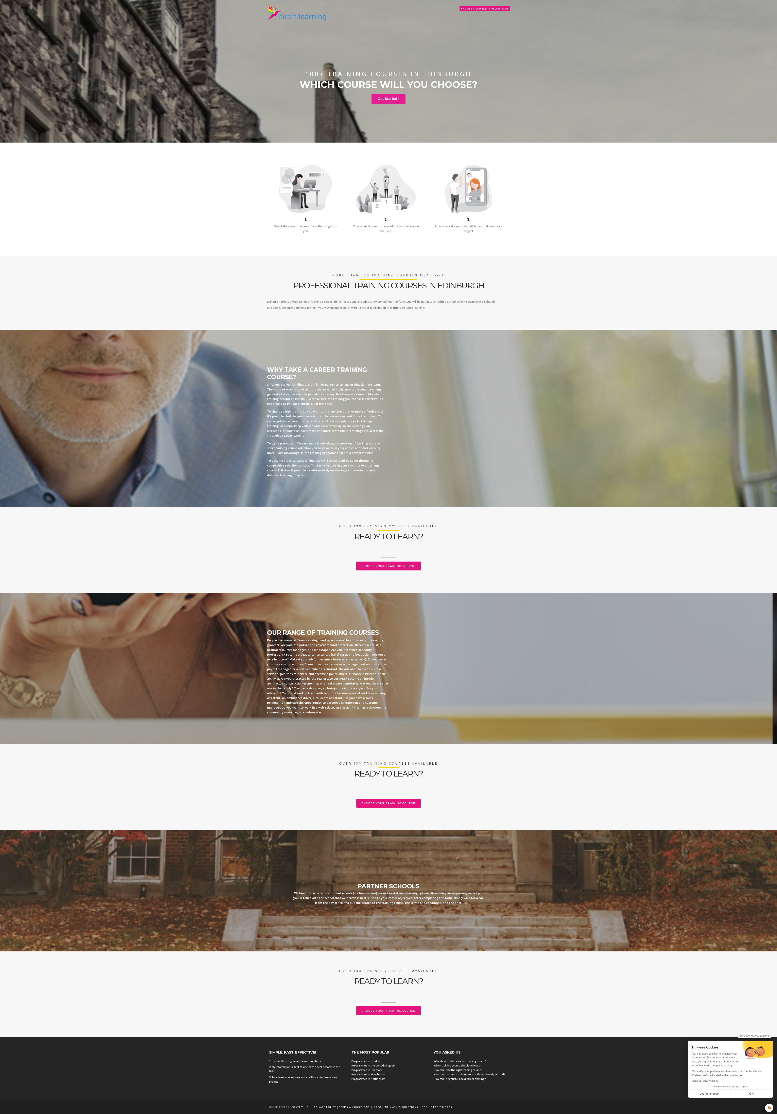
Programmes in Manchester (368, 1074)
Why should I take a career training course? (460, 1061)
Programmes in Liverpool (366, 1070)
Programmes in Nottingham (368, 1079)
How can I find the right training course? (458, 1070)
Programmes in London (365, 1061)
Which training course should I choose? (458, 1065)
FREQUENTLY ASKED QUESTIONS (396, 1107)
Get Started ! (388, 99)
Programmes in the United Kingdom (373, 1065)
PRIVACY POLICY (325, 1107)
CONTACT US (300, 1107)
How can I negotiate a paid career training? (460, 1079)
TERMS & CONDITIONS (354, 1107)
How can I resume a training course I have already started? (469, 1074)
